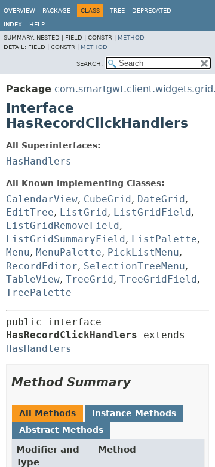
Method (131, 37)
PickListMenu (143, 252)
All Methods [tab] (47, 413)
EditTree (30, 212)
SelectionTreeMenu (134, 266)
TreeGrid (89, 279)
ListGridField (152, 212)
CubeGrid (107, 199)
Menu (18, 252)
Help (37, 24)
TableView (33, 279)
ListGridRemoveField (62, 225)
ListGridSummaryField (65, 239)
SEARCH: (89, 63)
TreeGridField (158, 279)
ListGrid (84, 212)
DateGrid (161, 199)
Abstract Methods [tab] (61, 430)
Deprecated (151, 10)
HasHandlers (39, 161)
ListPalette (164, 239)
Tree (117, 10)
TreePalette (39, 292)
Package (56, 10)
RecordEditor (42, 266)
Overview (19, 10)
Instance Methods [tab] (134, 413)
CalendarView (42, 199)
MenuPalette (69, 252)
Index (13, 24)
